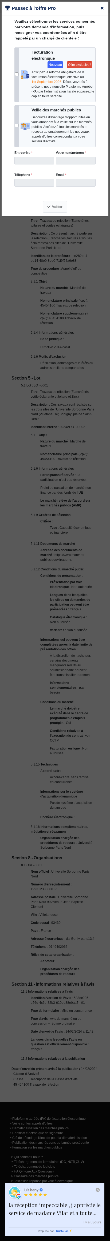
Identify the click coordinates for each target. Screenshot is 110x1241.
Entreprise (23, 153)
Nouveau (55, 65)
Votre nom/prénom (71, 153)
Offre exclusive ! (79, 65)
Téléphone (23, 175)
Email (61, 175)
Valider (57, 207)
